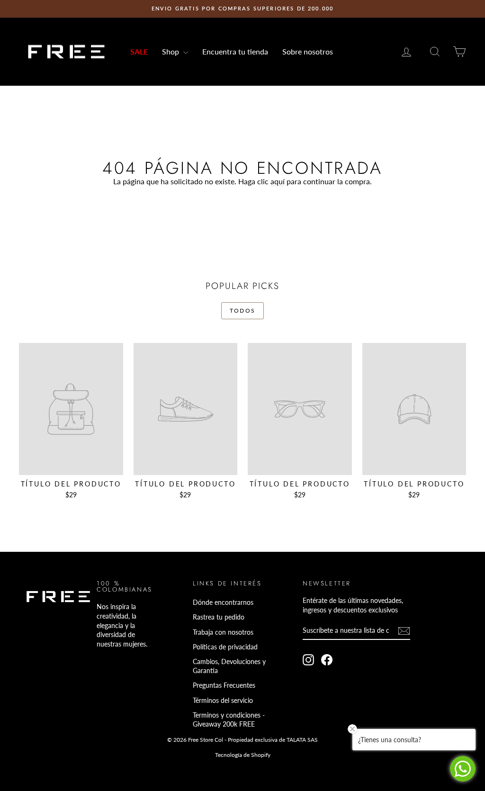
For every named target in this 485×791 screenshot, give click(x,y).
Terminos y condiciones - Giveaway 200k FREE (229, 719)
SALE (139, 51)
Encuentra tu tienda (235, 51)
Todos (243, 310)
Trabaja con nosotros (223, 632)
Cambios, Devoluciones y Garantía (229, 666)
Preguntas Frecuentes (224, 685)
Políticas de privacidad (225, 647)
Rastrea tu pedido (218, 617)
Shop (171, 51)
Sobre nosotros (307, 51)
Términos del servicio (223, 700)
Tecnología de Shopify (242, 754)
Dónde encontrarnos (223, 602)
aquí (277, 181)
